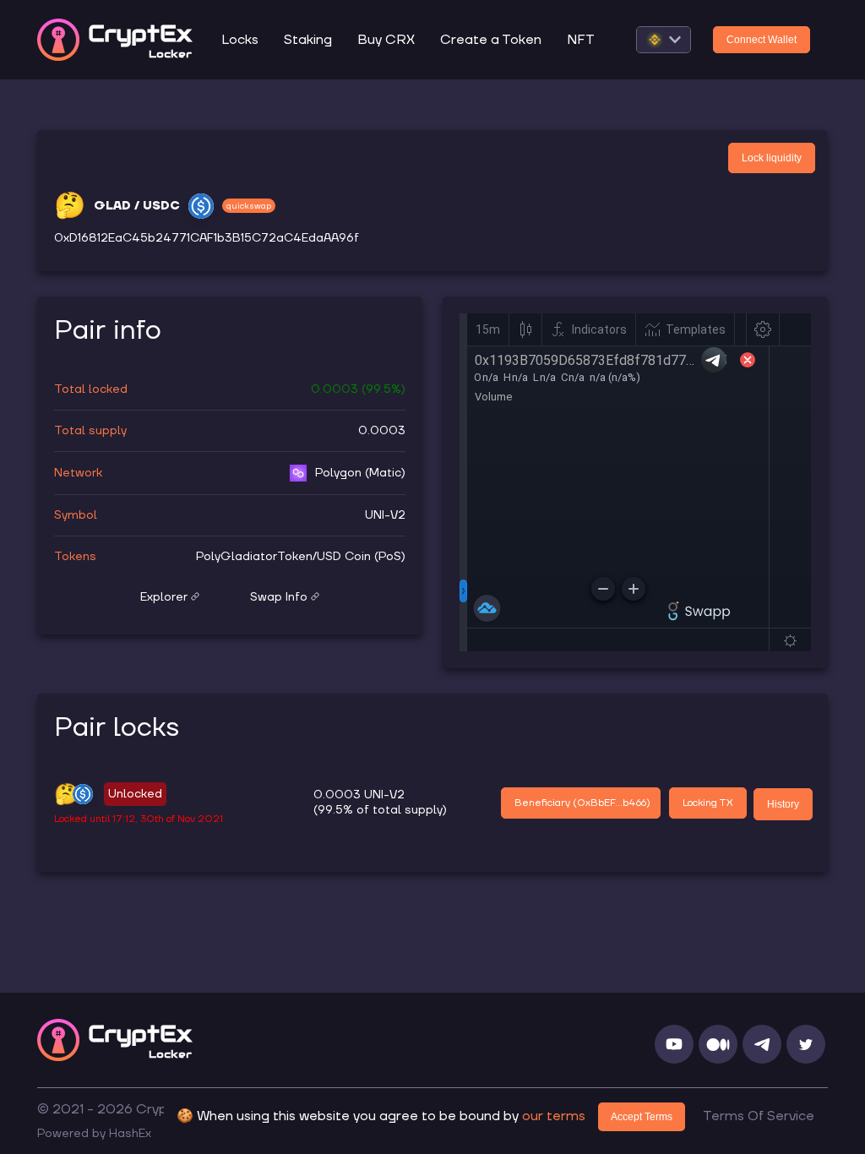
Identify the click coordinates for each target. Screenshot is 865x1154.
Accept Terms (641, 1117)
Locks (239, 39)
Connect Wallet (761, 40)
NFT (581, 39)
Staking (308, 39)
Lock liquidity (772, 158)
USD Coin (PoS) (361, 556)
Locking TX (708, 803)
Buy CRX (386, 39)
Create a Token (490, 39)
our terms (553, 1116)
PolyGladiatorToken (254, 556)
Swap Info (278, 597)
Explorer (164, 597)
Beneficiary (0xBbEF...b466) (582, 803)
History (783, 804)
